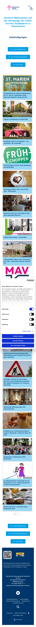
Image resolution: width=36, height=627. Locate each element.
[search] (31, 8)
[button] (29, 6)
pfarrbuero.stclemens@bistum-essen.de (18, 585)
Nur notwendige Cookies (18, 345)
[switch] (31, 314)
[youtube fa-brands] (18, 592)
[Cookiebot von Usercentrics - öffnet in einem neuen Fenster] (26, 281)
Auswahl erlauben (18, 340)
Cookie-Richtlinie (24, 599)
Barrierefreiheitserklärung (13, 601)
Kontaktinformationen (12, 599)
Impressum (10, 613)
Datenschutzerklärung (20, 613)
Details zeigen (27, 331)
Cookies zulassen (18, 336)
